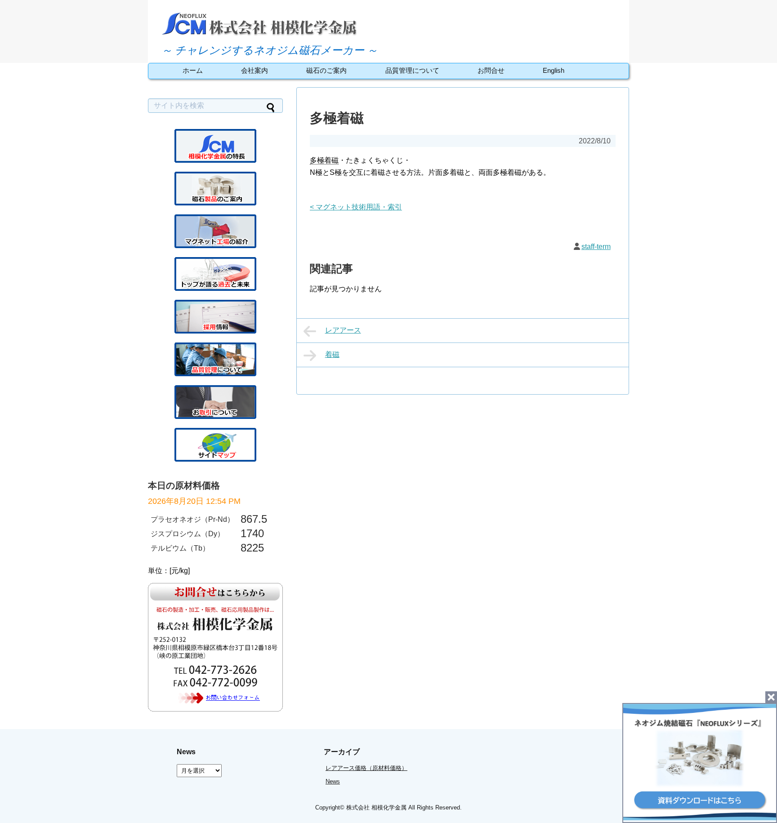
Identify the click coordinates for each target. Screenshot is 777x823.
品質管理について (412, 70)
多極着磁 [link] (324, 160)
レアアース (343, 330)
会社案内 (254, 70)
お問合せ (491, 70)
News (333, 781)
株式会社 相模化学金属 (376, 807)
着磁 (332, 354)
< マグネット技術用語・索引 (356, 207)
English (553, 70)
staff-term (596, 246)
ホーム (193, 70)
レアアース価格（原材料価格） (366, 768)
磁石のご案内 (326, 70)
